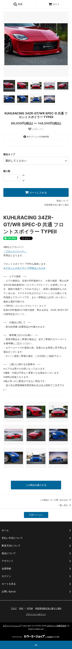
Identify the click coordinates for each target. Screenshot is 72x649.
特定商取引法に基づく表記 (57, 205)
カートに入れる (38, 192)
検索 (19, 4)
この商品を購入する (36, 485)
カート (56, 4)
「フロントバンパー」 (15, 251)
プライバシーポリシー (36, 614)
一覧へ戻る (63, 505)
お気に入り (37, 129)
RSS (21, 608)
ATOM (30, 608)
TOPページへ (36, 514)
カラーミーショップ (12, 625)
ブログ (14, 608)
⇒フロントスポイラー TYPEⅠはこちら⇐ (24, 268)
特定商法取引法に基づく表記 (48, 608)
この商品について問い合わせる (54, 500)
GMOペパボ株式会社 (56, 625)
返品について (63, 200)
